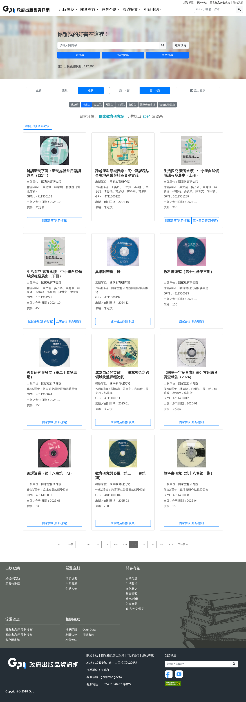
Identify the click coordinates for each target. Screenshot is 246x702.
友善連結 (71, 639)
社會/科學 (132, 598)
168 (106, 544)
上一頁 (69, 544)
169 (116, 544)
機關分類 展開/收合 (37, 126)
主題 (39, 90)
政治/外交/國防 (135, 608)
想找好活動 (12, 578)
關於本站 (202, 2)
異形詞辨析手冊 (107, 272)
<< (59, 544)
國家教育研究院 (51, 181)
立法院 (98, 104)
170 (125, 544)
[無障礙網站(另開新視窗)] (173, 683)
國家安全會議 (147, 104)
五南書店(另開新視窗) (19, 634)
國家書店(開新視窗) (54, 220)
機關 (90, 90)
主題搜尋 (78, 55)
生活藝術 (131, 583)
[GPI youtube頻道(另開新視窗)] (179, 673)
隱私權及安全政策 (220, 2)
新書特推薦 (12, 583)
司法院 (109, 104)
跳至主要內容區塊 (10, 1)
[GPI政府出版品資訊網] (26, 9)
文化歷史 (131, 588)
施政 (65, 90)
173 (152, 544)
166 (88, 544)
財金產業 (131, 603)
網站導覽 (189, 2)
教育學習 (131, 593)
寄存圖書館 (12, 639)
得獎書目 (88, 634)
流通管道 (130, 9)
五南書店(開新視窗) (205, 220)
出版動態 (66, 9)
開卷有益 (87, 9)
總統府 (75, 104)
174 (162, 544)
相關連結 (151, 9)
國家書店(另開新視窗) (19, 629)
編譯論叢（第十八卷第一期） (50, 473)
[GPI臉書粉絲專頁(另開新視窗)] (169, 673)
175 (171, 544)
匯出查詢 (199, 90)
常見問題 (71, 629)
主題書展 (71, 583)
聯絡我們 (238, 2)
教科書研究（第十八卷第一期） (189, 473)
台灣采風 (131, 578)
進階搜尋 (180, 45)
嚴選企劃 (109, 9)
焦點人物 (71, 588)
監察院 (132, 104)
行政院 (86, 104)
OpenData (89, 629)
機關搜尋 (167, 55)
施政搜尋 (123, 55)
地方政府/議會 (167, 104)
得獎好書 (71, 578)
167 (97, 544)
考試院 (121, 104)
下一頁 (181, 544)
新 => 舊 (124, 90)
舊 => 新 (155, 90)
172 (143, 544)
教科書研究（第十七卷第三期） (189, 272)
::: (55, 8)
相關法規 (71, 634)
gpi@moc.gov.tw (111, 677)
